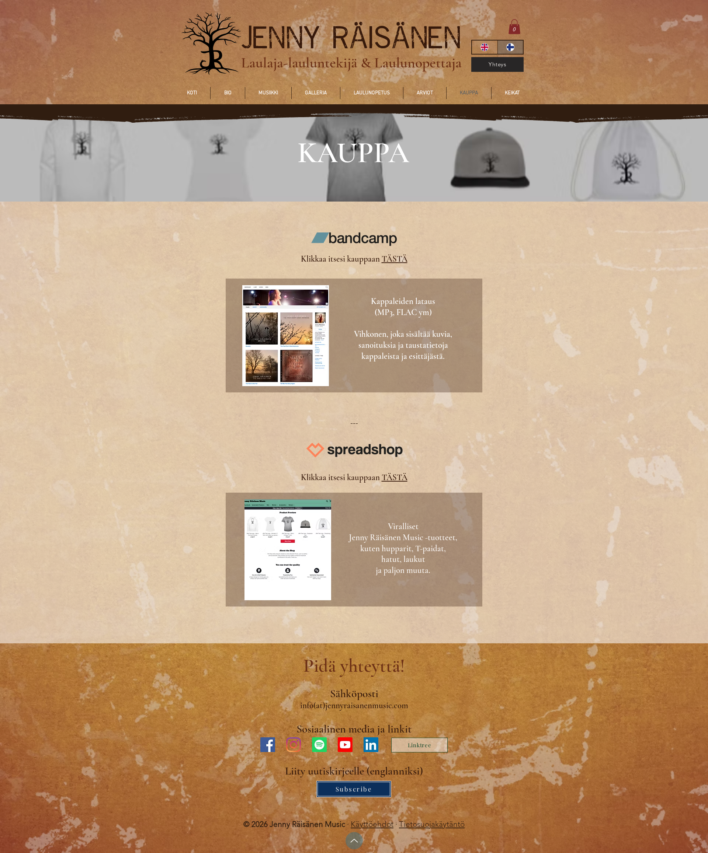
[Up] (354, 840)
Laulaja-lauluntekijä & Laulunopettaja (351, 62)
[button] (514, 26)
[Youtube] (345, 744)
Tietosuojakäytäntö (432, 824)
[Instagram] (293, 744)
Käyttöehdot (372, 824)
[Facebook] (267, 744)
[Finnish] (510, 47)
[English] (484, 47)
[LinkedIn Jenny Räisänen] (371, 744)
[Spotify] (319, 744)
